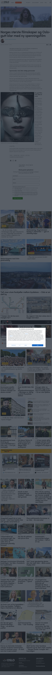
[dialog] (26, 337)
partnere (26, 333)
